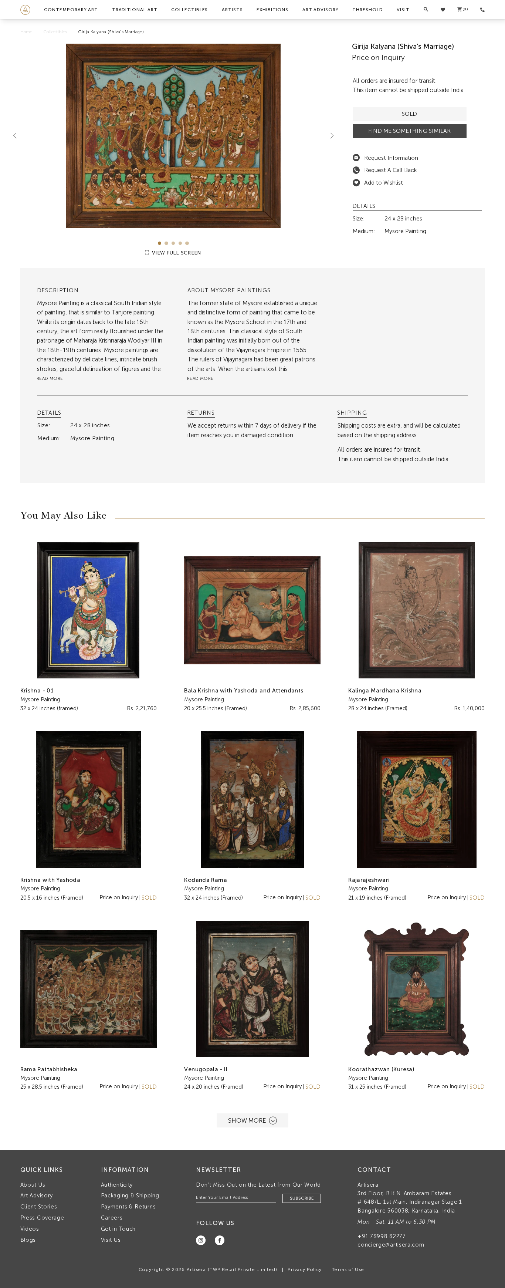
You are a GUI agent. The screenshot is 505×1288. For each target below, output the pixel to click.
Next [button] (329, 135)
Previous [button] (17, 135)
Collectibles (189, 9)
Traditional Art (134, 9)
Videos (29, 1228)
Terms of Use (348, 1269)
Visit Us (111, 1240)
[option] (173, 136)
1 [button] (159, 243)
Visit (403, 9)
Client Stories (38, 1206)
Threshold (367, 9)
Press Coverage (42, 1217)
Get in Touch (118, 1228)
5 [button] (187, 243)
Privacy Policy (305, 1269)
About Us (32, 1184)
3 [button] (173, 243)
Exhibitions (272, 9)
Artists (232, 9)
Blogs (28, 1240)
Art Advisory (320, 9)
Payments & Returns (128, 1206)
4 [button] (180, 243)
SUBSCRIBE (301, 1198)
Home (26, 31)
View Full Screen (175, 253)
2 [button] (166, 243)
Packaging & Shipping (130, 1195)
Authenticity (117, 1184)
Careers (112, 1217)
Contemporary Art (71, 9)
